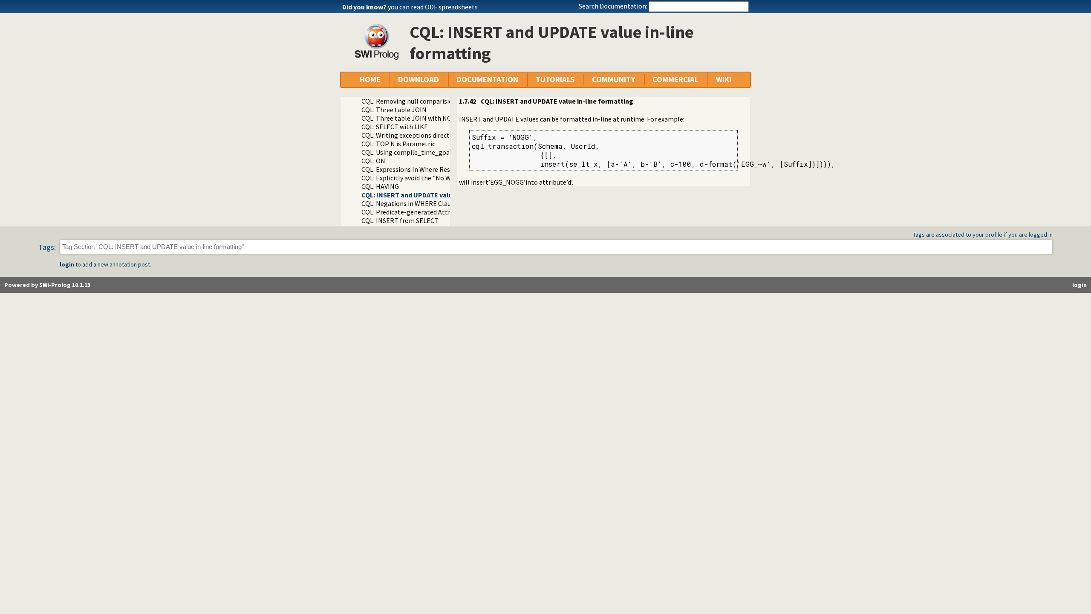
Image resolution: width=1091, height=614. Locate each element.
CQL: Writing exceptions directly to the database (431, 135)
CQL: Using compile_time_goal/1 (409, 152)
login (67, 264)
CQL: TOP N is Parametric (398, 143)
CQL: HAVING (380, 186)
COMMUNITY (613, 79)
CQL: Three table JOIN (394, 109)
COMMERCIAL (675, 79)
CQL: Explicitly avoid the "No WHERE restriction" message (446, 178)
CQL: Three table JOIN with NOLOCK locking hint (433, 118)
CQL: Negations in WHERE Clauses (410, 203)
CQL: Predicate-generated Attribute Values (423, 212)
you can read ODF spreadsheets (433, 7)
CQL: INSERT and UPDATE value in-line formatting (437, 195)
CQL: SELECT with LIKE (394, 126)
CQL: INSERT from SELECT (400, 220)
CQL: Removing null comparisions (410, 101)
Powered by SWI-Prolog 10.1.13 (47, 285)
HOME (370, 79)
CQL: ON (373, 160)
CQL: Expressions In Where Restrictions (418, 169)
